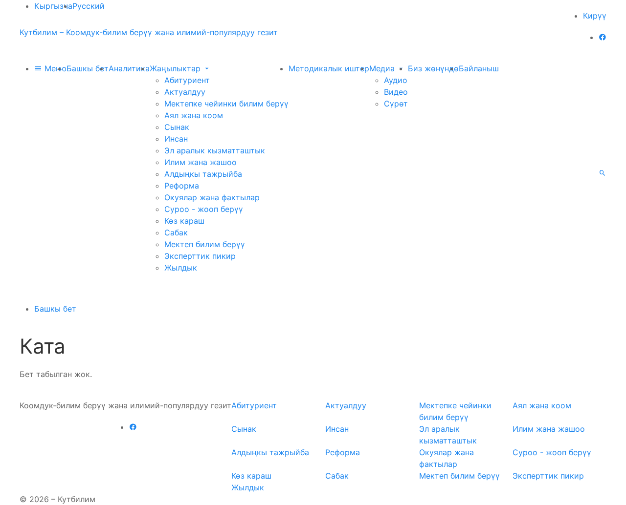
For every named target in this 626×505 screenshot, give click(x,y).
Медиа (383, 68)
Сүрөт (396, 103)
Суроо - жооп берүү (203, 209)
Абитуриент (187, 80)
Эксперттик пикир (200, 256)
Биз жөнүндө (433, 68)
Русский (88, 6)
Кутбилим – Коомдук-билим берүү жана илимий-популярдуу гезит (149, 32)
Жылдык (180, 268)
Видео (396, 92)
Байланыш (479, 68)
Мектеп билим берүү (204, 244)
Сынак (176, 127)
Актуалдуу (184, 92)
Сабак (176, 232)
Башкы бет (88, 68)
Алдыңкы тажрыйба (203, 174)
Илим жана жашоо (200, 162)
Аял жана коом (193, 115)
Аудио (395, 80)
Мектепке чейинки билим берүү (226, 103)
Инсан (176, 139)
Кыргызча (53, 6)
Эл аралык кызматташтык (214, 150)
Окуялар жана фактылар (212, 197)
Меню (54, 68)
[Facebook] (602, 37)
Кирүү (594, 16)
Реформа (181, 185)
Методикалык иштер (329, 68)
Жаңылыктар (176, 68)
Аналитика (129, 68)
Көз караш (184, 221)
